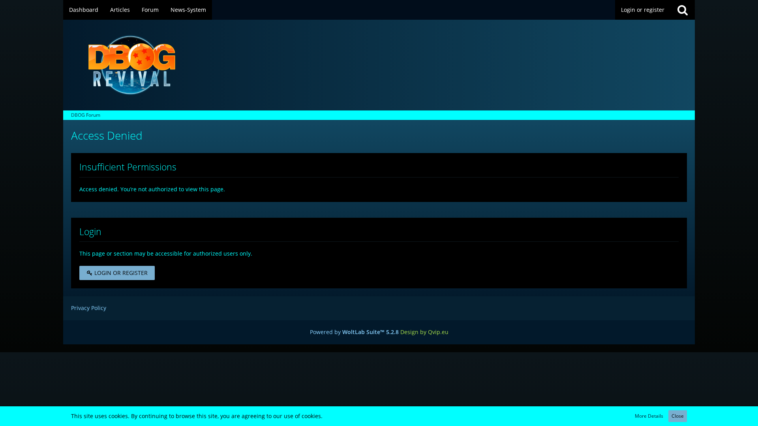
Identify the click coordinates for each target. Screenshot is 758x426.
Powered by (354, 332)
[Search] (682, 10)
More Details (649, 416)
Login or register (642, 9)
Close (678, 416)
